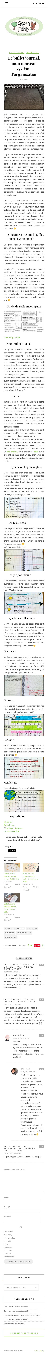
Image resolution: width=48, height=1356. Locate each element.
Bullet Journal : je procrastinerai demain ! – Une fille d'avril (19, 1148)
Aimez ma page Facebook (24, 1333)
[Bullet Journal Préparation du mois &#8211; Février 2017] (12, 898)
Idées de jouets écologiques (14, 1324)
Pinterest (8, 822)
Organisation (32, 52)
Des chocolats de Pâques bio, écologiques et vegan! (22, 1315)
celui (36, 451)
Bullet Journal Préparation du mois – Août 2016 (11, 876)
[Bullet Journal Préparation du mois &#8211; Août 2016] (12, 867)
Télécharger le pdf (12, 337)
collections (32, 928)
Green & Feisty (39, 1351)
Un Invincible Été (11, 831)
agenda (8, 928)
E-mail (7, 1207)
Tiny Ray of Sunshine (13, 828)
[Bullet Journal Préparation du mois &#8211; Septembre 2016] (31, 867)
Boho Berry (9, 825)
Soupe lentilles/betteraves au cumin (16, 1307)
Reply (41, 965)
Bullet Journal (16, 52)
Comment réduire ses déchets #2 (16, 1311)
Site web (7, 1216)
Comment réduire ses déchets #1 (16, 1319)
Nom (6, 1198)
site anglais (12, 451)
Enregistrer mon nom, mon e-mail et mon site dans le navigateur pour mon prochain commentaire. (9, 1244)
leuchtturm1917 (24, 933)
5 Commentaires (10, 945)
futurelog (9, 933)
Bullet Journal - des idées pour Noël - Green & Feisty (19, 1000)
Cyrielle (25, 1069)
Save (38, 946)
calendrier (19, 928)
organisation (10, 937)
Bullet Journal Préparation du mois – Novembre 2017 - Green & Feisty (20, 967)
